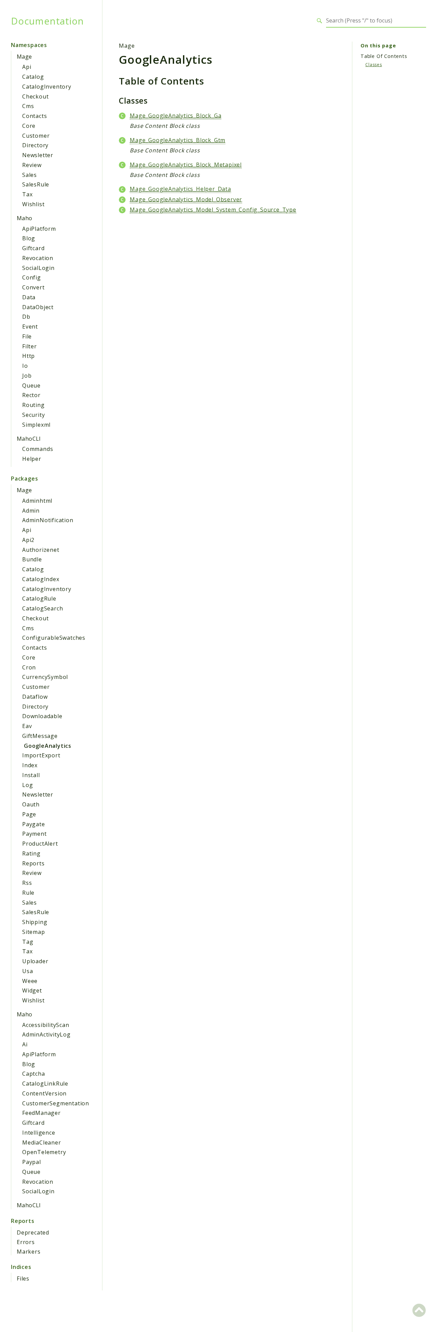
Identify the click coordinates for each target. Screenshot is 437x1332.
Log (27, 785)
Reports (33, 863)
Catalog (33, 76)
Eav (27, 726)
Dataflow (34, 696)
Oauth (31, 804)
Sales (29, 175)
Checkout (35, 96)
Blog (28, 238)
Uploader (35, 961)
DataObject (38, 307)
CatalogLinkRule (45, 1083)
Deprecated (33, 1232)
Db (26, 316)
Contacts (34, 116)
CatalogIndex (40, 579)
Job (26, 375)
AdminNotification (47, 520)
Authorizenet (40, 550)
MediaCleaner (41, 1142)
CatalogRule (39, 598)
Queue (31, 385)
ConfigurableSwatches (53, 637)
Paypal (31, 1162)
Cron (29, 667)
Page (29, 814)
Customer (36, 135)
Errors (26, 1242)
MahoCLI (29, 438)
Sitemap (33, 932)
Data (29, 297)
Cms (28, 106)
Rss (27, 883)
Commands (37, 449)
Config (31, 277)
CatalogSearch (42, 608)
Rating (31, 853)
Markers (29, 1251)
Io (25, 365)
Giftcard (33, 248)
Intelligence (38, 1132)
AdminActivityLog (46, 1034)
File (27, 336)
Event (30, 326)
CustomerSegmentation (55, 1103)
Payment (34, 833)
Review (32, 165)
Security (33, 415)
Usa (27, 971)
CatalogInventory (46, 86)
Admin (31, 510)
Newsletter (37, 155)
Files (23, 1278)
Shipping (34, 922)
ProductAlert (40, 843)
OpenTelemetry (44, 1152)
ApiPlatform (39, 228)
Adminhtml (37, 500)
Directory (35, 145)
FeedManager (41, 1113)
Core (29, 126)
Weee (30, 981)
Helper (31, 459)
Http (28, 356)
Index (30, 765)
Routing (33, 405)
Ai (25, 1044)
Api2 (28, 540)
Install (31, 775)
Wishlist (33, 204)
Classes (373, 64)
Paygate (33, 824)
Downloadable (42, 716)
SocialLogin (38, 268)
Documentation (47, 20)
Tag (27, 941)
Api (26, 67)
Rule (28, 892)
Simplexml (36, 424)
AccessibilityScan (45, 1025)
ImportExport (41, 755)
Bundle (32, 559)
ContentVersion (44, 1093)
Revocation (37, 258)
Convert (33, 287)
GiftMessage (40, 736)
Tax (27, 194)
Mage (24, 56)
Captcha (33, 1073)
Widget (32, 990)
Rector (31, 395)
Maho (24, 218)
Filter (29, 346)
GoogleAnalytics (47, 746)
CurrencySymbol (45, 677)
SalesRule (35, 184)
